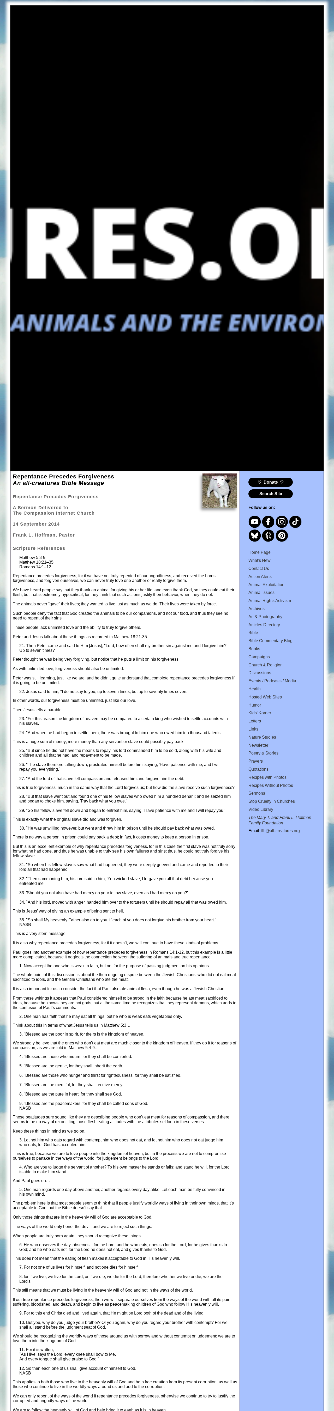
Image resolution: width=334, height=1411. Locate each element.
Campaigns (259, 657)
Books (254, 649)
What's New (259, 560)
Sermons (256, 793)
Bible (253, 632)
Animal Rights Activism (269, 600)
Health (254, 689)
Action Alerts (260, 576)
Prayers (255, 761)
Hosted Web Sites (265, 697)
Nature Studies (262, 737)
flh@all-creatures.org (280, 831)
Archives (256, 608)
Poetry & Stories (263, 753)
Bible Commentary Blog (270, 640)
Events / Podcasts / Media (272, 681)
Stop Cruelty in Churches (271, 801)
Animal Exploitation (266, 584)
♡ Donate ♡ (271, 482)
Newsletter (258, 745)
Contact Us (258, 568)
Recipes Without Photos (270, 785)
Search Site (270, 493)
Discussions (259, 673)
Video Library (260, 809)
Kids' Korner (259, 713)
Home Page (259, 552)
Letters (254, 721)
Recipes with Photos (267, 777)
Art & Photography (265, 617)
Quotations (258, 769)
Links (253, 729)
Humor (254, 705)
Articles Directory (264, 625)
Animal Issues (261, 592)
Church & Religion (265, 665)
